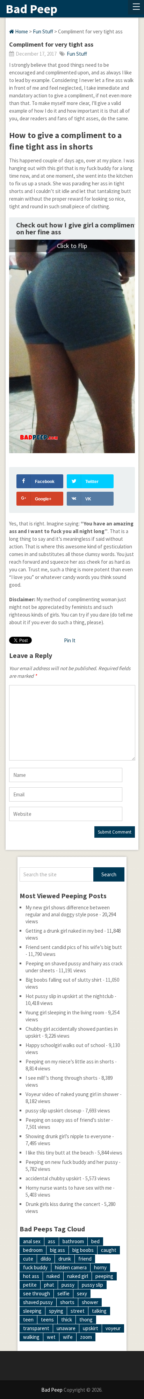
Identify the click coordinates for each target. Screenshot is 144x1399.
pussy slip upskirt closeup (53, 1110)
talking (99, 1311)
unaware (66, 1328)
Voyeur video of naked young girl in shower (72, 1094)
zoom (86, 1337)
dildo (46, 1258)
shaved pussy (38, 1302)
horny (100, 1267)
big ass (57, 1250)
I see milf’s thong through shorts (62, 1078)
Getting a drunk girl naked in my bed (64, 930)
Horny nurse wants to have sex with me (69, 1187)
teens (47, 1319)
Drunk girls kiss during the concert (63, 1204)
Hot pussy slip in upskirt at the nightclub (70, 996)
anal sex (32, 1241)
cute (28, 1258)
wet (51, 1337)
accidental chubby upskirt (53, 1178)
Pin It (69, 640)
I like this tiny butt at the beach (60, 1152)
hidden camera (71, 1267)
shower (90, 1302)
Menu (136, 7)
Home (21, 31)
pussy (68, 1284)
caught (108, 1250)
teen (28, 1319)
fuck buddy (35, 1267)
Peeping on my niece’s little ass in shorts (70, 1061)
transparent (36, 1328)
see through (36, 1293)
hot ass (31, 1276)
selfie (63, 1293)
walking (31, 1337)
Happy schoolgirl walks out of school (65, 1045)
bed (95, 1241)
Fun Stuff (43, 31)
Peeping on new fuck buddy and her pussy (72, 1162)
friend (85, 1258)
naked (53, 1276)
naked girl (77, 1276)
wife (68, 1337)
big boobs (83, 1250)
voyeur (113, 1328)
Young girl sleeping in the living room (65, 1012)
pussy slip (92, 1284)
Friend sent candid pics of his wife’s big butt (74, 947)
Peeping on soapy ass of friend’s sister (68, 1120)
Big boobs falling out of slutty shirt (64, 979)
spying (56, 1311)
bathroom (73, 1241)
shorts (67, 1302)
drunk (64, 1258)
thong (86, 1319)
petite (30, 1284)
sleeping (32, 1311)
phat (49, 1284)
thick (66, 1319)
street (78, 1311)
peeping (104, 1276)
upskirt (90, 1328)
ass (51, 1241)
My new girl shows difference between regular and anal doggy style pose (68, 911)
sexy (82, 1293)
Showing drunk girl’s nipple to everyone (68, 1136)
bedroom (33, 1250)
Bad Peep (31, 9)
